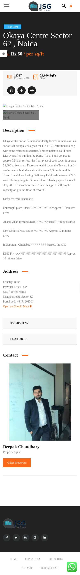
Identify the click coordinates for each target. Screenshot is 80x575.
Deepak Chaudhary (21, 446)
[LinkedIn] (44, 537)
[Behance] (25, 537)
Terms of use (49, 568)
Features (18, 339)
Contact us (33, 559)
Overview (19, 323)
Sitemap (27, 568)
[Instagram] (35, 537)
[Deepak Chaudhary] (40, 401)
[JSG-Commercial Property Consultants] (40, 6)
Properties (56, 559)
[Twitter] (16, 537)
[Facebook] (6, 537)
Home (13, 559)
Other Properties (16, 462)
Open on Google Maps (16, 306)
